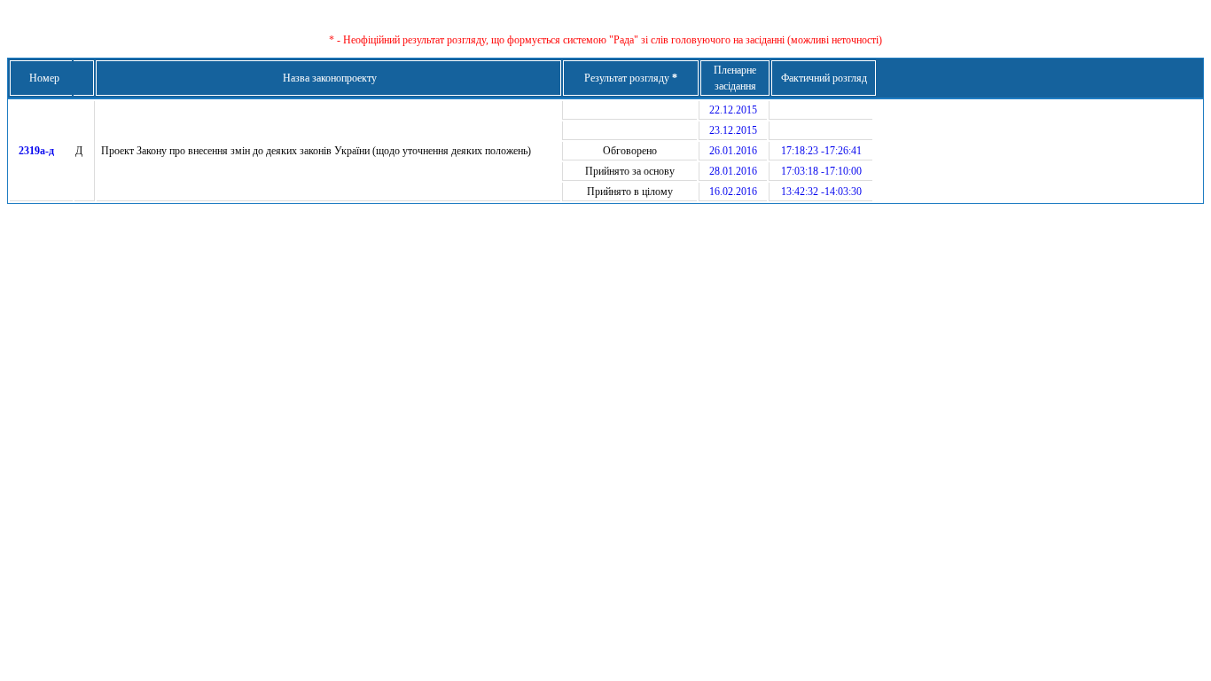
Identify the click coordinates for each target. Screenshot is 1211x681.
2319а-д (36, 151)
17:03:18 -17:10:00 (821, 171)
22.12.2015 (733, 110)
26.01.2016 (733, 151)
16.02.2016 (733, 191)
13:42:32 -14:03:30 (821, 191)
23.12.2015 (733, 130)
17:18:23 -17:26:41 (821, 151)
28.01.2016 (733, 171)
